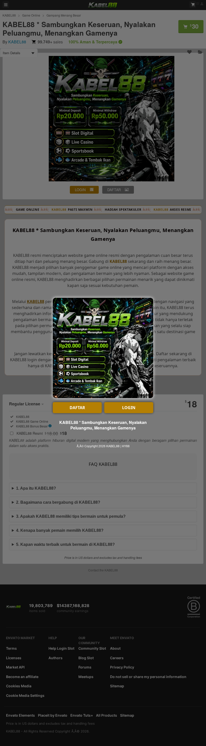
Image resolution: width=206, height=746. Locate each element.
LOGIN (128, 407)
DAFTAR (77, 407)
